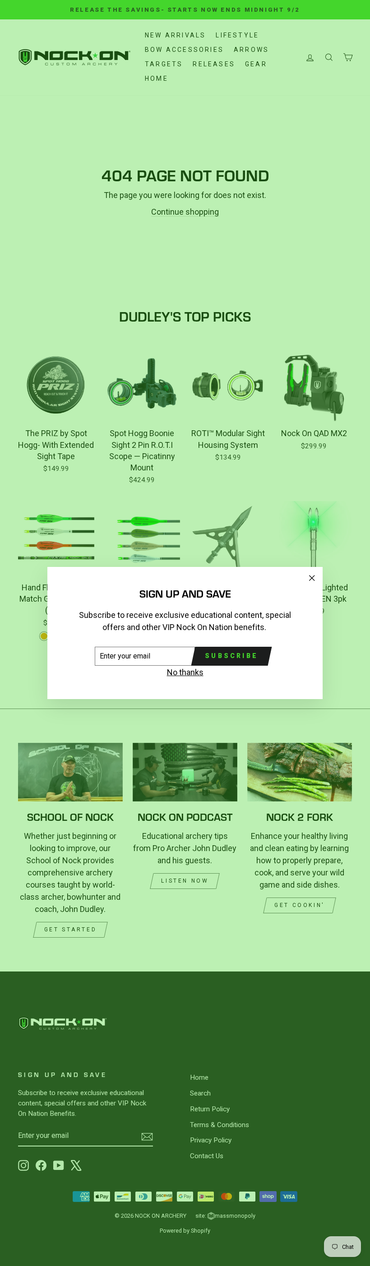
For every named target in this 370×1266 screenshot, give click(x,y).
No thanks (185, 672)
